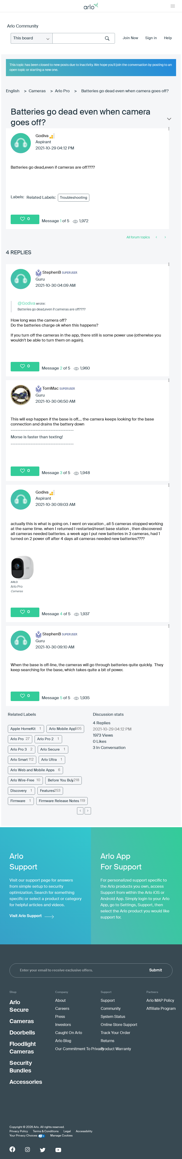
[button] (169, 128)
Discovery (18, 791)
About (60, 1001)
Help (168, 38)
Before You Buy (60, 780)
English (12, 91)
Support (108, 1001)
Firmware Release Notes (59, 801)
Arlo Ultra (49, 760)
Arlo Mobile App (62, 729)
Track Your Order (115, 1033)
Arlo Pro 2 (45, 739)
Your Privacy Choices (23, 1135)
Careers (62, 1009)
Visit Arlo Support (25, 916)
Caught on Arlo (68, 1033)
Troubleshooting (73, 197)
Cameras (37, 91)
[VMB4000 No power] (165, 237)
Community (110, 1009)
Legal (67, 1131)
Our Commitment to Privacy (79, 1049)
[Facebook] (12, 1149)
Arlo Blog (63, 1041)
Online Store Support (119, 1025)
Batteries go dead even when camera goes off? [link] (124, 91)
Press (60, 1017)
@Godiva (26, 303)
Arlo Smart (19, 760)
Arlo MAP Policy (160, 1001)
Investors (63, 1025)
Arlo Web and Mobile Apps (32, 770)
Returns (107, 1041)
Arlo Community (22, 26)
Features (47, 791)
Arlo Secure (50, 749)
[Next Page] (88, 810)
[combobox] (83, 38)
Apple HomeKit (23, 729)
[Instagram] (27, 1149)
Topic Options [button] (168, 120)
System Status (113, 1017)
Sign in (151, 38)
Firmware (17, 801)
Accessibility (84, 1131)
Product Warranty (116, 1049)
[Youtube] (58, 1150)
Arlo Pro (62, 91)
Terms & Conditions (46, 1131)
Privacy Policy (18, 1131)
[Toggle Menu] (173, 6)
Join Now (130, 38)
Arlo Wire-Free (22, 780)
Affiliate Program (161, 1009)
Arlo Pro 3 (18, 749)
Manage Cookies (61, 1135)
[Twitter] (43, 1150)
